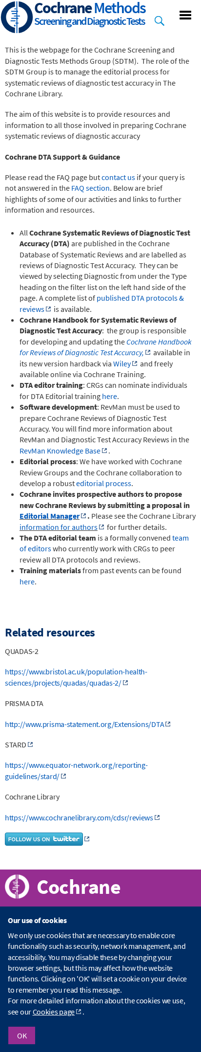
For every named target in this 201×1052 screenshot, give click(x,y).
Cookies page (54, 1011)
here (109, 396)
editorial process (103, 483)
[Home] (17, 18)
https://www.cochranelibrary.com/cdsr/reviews (79, 817)
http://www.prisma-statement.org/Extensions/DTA (84, 724)
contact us (118, 177)
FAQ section (90, 188)
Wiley (122, 363)
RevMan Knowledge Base (60, 450)
